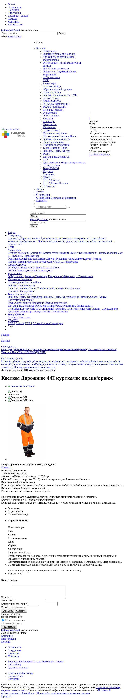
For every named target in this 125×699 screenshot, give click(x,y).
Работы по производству (56, 139)
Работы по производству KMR (60, 95)
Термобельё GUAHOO (47, 267)
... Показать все (51, 77)
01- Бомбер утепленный (52, 252)
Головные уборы (65, 258)
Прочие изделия (52, 92)
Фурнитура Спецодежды (66, 288)
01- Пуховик (15, 255)
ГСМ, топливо (51, 115)
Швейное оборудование (56, 145)
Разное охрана (85, 305)
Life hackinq (14, 664)
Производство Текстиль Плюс (59, 136)
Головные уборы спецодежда (59, 54)
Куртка (87, 258)
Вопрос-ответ (15, 676)
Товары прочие (46, 367)
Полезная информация (20, 673)
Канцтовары (50, 124)
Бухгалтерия (50, 112)
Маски (17, 308)
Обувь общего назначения (29, 302)
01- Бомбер (32, 252)
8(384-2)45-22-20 (10, 30)
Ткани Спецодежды (40, 288)
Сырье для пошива (53, 142)
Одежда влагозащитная (56, 68)
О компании (43, 197)
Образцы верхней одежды (57, 89)
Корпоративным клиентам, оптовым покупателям (35, 661)
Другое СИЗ (28, 308)
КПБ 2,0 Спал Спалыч (55, 183)
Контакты (6, 467)
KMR (46, 80)
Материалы (49, 127)
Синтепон (48, 174)
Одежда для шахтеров (26, 367)
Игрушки (48, 171)
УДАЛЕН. (48, 177)
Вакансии (70, 197)
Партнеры (13, 678)
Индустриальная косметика (51, 308)
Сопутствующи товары (21, 299)
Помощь (6, 641)
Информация (8, 638)
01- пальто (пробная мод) (109, 252)
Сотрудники (57, 197)
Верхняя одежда (52, 86)
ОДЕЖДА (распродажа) (56, 103)
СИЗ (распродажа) (53, 109)
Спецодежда (50, 51)
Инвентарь (49, 121)
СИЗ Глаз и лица (76, 308)
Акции (11, 232)
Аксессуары (49, 83)
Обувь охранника (44, 305)
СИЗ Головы (93, 308)
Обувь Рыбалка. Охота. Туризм (52, 297)
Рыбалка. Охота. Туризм (56, 150)
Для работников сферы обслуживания (64, 162)
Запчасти (48, 118)
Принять (6, 696)
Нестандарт (49, 186)
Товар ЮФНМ (51, 168)
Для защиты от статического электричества (58, 58)
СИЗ (45, 159)
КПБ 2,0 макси (51, 180)
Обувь (46, 153)
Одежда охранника (65, 305)
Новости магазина (15, 620)
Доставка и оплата (18, 667)
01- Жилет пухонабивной (80, 252)
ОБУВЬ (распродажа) (54, 106)
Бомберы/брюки (46, 258)
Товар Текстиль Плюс (55, 147)
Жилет (79, 258)
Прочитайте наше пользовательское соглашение (63, 693)
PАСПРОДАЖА (52, 100)
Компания (7, 635)
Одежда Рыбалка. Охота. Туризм (88, 297)
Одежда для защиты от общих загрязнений (88, 241)
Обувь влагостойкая (56, 302)
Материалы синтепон (55, 133)
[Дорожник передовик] (21, 386)
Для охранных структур (56, 156)
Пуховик (96, 258)
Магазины (13, 656)
